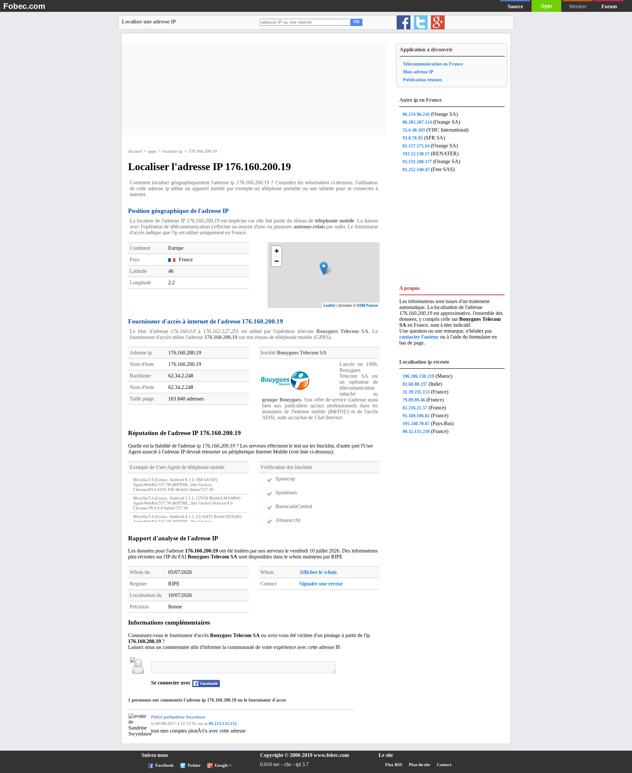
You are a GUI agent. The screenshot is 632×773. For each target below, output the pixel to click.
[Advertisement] (253, 89)
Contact (444, 764)
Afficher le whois (318, 572)
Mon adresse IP (418, 71)
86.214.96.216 (416, 114)
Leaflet (329, 305)
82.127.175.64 (416, 145)
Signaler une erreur (321, 583)
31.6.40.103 (414, 130)
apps (152, 151)
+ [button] (277, 251)
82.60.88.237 (415, 384)
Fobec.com (24, 6)
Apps (546, 6)
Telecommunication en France (433, 63)
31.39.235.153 (416, 392)
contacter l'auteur (419, 337)
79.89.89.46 (414, 399)
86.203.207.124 (417, 122)
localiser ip (172, 151)
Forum (609, 6)
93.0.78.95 (413, 138)
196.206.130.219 (418, 376)
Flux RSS (393, 764)
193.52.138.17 (416, 153)
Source (515, 6)
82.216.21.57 (415, 407)
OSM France (367, 305)
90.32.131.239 (416, 431)
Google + (223, 765)
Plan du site (419, 764)
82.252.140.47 (416, 169)
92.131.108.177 (417, 161)
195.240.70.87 (416, 423)
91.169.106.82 (416, 415)
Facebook (164, 765)
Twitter (194, 765)
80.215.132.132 (223, 723)
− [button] (277, 261)
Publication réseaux (422, 79)
